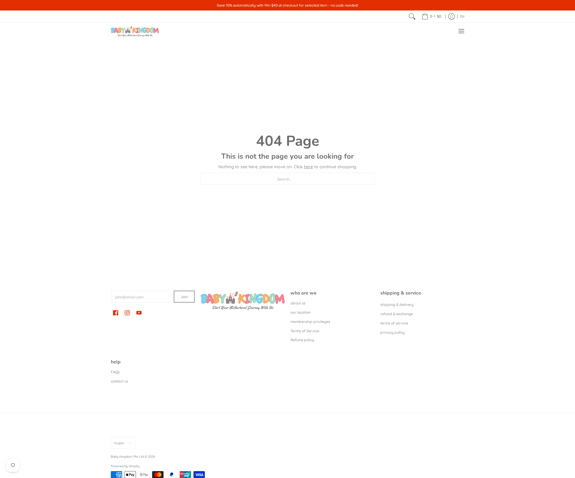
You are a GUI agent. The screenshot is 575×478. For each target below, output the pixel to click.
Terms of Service (304, 331)
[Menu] (461, 31)
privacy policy (392, 332)
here (308, 166)
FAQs (115, 372)
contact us (119, 381)
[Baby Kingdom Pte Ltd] (135, 31)
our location (300, 312)
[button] (115, 312)
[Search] (412, 16)
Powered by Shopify (125, 466)
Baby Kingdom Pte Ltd (127, 456)
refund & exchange (396, 314)
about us (297, 303)
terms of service (394, 323)
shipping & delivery (397, 304)
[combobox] (287, 179)
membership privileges (310, 321)
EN (462, 16)
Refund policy (302, 340)
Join (184, 297)
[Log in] (452, 16)
